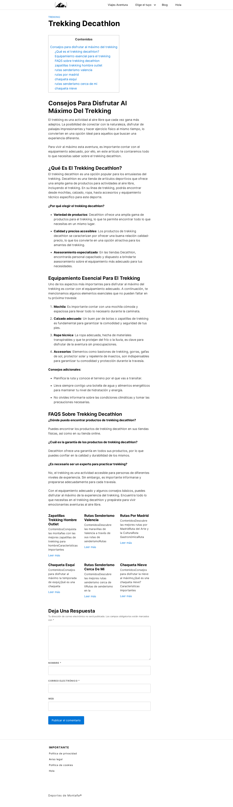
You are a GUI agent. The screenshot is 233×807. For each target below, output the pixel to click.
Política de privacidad (63, 753)
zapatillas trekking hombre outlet (78, 65)
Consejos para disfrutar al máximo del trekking (83, 47)
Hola (178, 4)
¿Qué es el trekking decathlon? (77, 51)
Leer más (54, 555)
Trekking (54, 17)
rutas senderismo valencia (73, 70)
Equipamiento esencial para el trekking (82, 56)
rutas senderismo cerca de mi (76, 84)
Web (51, 698)
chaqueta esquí (66, 79)
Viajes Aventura (118, 4)
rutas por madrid (67, 74)
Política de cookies (61, 765)
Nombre (54, 662)
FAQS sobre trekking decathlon (77, 61)
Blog (165, 4)
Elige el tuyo (143, 4)
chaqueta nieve (66, 88)
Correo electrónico (64, 680)
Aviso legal (56, 759)
